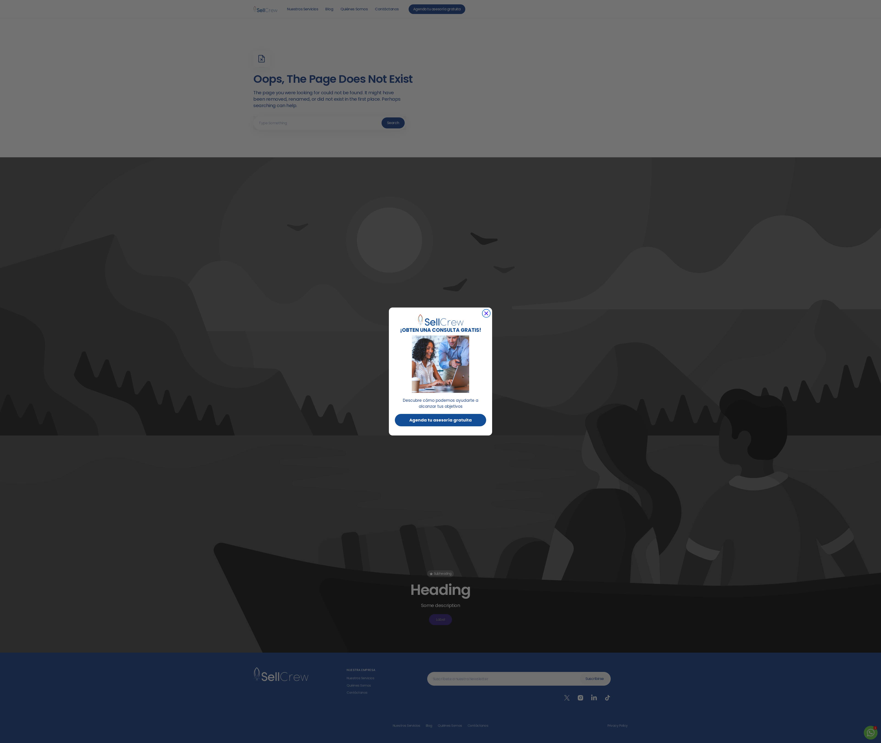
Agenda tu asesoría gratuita (440, 420)
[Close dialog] (486, 313)
